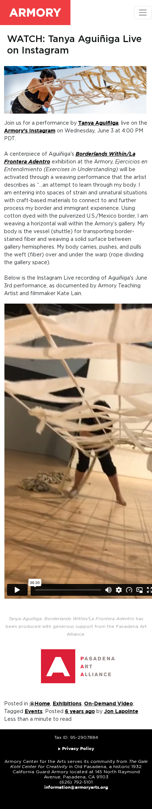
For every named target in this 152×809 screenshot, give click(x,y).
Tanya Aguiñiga (98, 123)
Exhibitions (67, 704)
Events (33, 711)
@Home (40, 704)
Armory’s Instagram (29, 131)
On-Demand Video (108, 704)
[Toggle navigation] (143, 12)
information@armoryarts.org (76, 787)
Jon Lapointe (121, 711)
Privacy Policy (78, 749)
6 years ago (80, 711)
